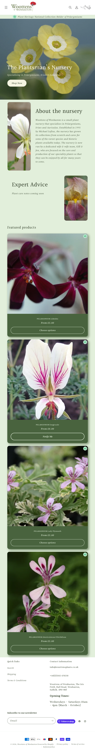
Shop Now (17, 83)
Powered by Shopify (45, 744)
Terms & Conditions (17, 680)
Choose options (48, 330)
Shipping (11, 674)
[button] (6, 7)
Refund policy (49, 747)
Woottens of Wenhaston (27, 744)
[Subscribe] (52, 720)
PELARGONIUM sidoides (47, 319)
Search (10, 668)
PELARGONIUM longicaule (47, 425)
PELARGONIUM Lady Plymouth (47, 531)
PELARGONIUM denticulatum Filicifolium (47, 637)
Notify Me (47, 436)
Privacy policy (62, 744)
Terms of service (78, 744)
